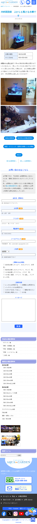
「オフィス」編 (6, 342)
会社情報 (18, 499)
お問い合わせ (28, 499)
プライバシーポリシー (10, 503)
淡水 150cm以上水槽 (9, 383)
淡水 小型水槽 (7, 367)
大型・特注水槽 (6, 419)
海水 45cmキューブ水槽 (10, 393)
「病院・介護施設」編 (8, 345)
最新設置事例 (9, 138)
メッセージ (18, 297)
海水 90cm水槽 (7, 399)
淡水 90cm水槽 (7, 377)
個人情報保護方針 (11, 186)
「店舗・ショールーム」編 (9, 352)
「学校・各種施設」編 (8, 349)
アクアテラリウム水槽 (8, 409)
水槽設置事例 (22, 496)
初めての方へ (7, 499)
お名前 (16, 208)
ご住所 (18, 249)
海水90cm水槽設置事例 (25, 138)
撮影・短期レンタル (7, 415)
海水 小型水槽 (7, 390)
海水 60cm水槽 (7, 396)
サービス (6, 496)
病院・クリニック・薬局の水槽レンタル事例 (19, 146)
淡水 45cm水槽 (7, 371)
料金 (13, 496)
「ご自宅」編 (6, 355)
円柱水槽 (4, 412)
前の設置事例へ (12, 161)
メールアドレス (16, 239)
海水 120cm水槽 (8, 402)
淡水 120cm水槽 (8, 380)
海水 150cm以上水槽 (9, 405)
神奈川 (19, 155)
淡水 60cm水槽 (7, 374)
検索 (19, 455)
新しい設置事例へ (26, 161)
